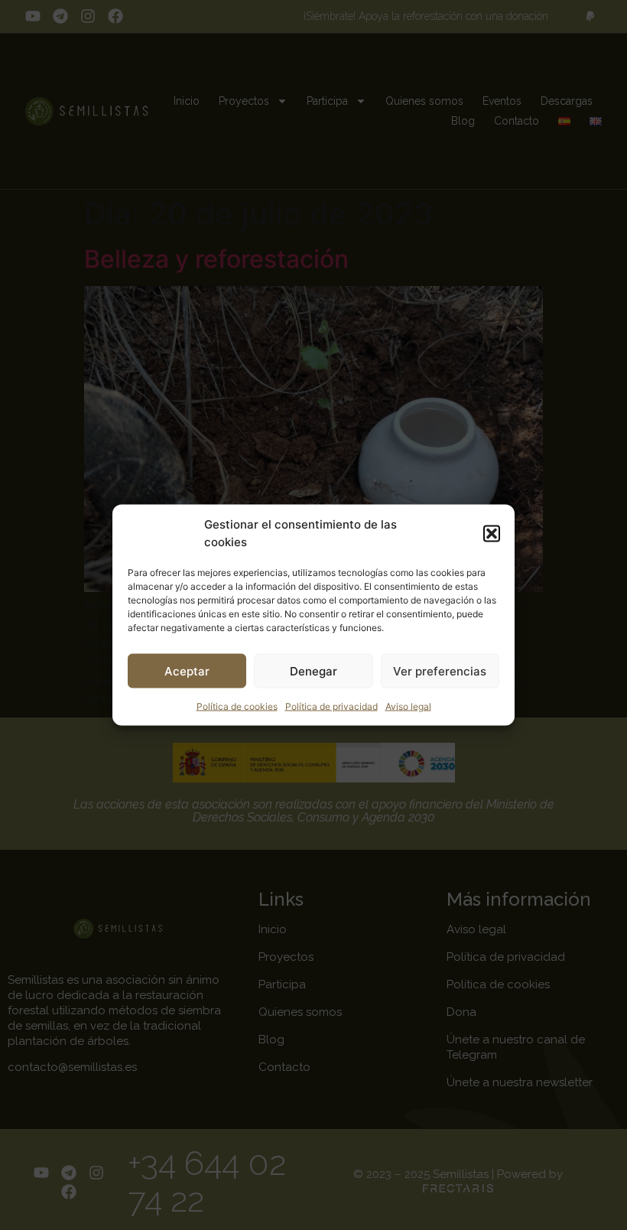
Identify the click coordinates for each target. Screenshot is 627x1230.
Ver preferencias (439, 670)
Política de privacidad (331, 706)
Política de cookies (237, 706)
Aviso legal (408, 706)
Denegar (313, 670)
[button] (491, 533)
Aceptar (187, 670)
